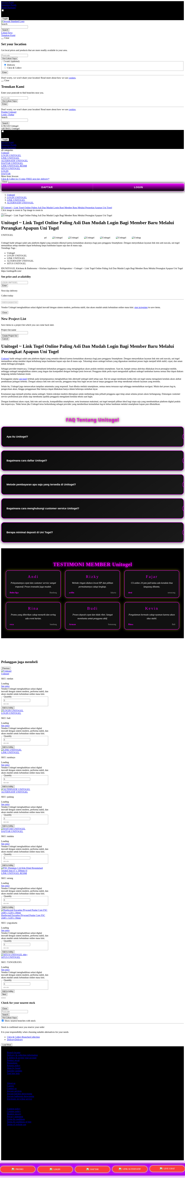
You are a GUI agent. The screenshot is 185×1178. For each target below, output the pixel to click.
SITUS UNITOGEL (10, 168)
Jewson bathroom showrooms (20, 1096)
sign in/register (141, 307)
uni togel (23, 379)
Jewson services (14, 1091)
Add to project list (9, 302)
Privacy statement (15, 1116)
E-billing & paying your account (21, 1057)
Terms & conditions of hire (19, 1122)
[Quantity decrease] (7, 703)
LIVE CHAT (169, 1168)
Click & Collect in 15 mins (13, 179)
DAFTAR (6, 173)
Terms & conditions (16, 1119)
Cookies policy (14, 1111)
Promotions (12, 1063)
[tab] (2, 997)
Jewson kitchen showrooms (19, 1093)
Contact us (12, 1088)
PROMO (19, 1169)
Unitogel (5, 153)
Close (4, 182)
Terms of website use (16, 1124)
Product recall (13, 1060)
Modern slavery (14, 1114)
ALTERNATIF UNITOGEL (14, 160)
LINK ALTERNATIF (132, 1168)
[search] (14, 26)
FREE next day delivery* (37, 179)
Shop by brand (13, 1068)
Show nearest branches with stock (20, 1020)
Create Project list (9, 336)
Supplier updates (14, 1071)
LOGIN (5, 171)
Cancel (5, 339)
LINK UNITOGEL (10, 158)
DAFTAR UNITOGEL (12, 163)
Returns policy (13, 1065)
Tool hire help (13, 1073)
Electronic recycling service (19, 1099)
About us (11, 1083)
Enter (4, 286)
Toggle (5, 19)
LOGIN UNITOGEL (11, 155)
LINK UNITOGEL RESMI (14, 166)
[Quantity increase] (4, 703)
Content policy (13, 1109)
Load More (6, 1045)
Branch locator (13, 1052)
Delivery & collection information (22, 1055)
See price (5, 686)
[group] (3, 1021)
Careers (10, 1086)
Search (4, 24)
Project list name (8, 330)
